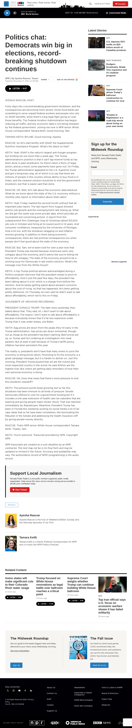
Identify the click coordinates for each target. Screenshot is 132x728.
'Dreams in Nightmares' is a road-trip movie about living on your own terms (114, 120)
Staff (49, 699)
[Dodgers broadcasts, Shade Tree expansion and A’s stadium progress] (96, 65)
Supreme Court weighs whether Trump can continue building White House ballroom (81, 585)
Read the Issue (99, 665)
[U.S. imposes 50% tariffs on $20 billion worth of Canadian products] (96, 42)
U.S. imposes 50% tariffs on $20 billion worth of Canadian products (116, 46)
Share (44, 80)
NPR (108, 38)
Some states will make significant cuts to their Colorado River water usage (19, 583)
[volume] (15, 13)
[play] (7, 13)
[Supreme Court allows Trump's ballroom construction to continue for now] (96, 90)
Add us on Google (65, 80)
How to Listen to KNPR (112, 688)
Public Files (107, 699)
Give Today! (21, 490)
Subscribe (107, 201)
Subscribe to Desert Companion (83, 694)
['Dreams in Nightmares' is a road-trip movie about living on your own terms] (96, 115)
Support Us (52, 711)
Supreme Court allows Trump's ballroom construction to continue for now (115, 95)
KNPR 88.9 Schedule (83, 700)
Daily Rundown (113, 60)
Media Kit (106, 705)
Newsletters (102, 3)
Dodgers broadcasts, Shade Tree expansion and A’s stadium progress (116, 70)
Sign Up (16, 665)
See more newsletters (19, 650)
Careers (50, 705)
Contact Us (52, 693)
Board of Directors (110, 693)
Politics (11, 505)
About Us (51, 688)
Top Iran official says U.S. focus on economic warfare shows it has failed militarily (112, 606)
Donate (122, 4)
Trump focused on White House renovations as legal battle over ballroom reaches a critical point (49, 586)
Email (94, 167)
